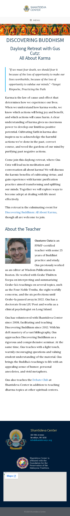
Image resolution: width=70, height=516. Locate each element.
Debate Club (40, 380)
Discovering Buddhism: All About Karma (30, 212)
